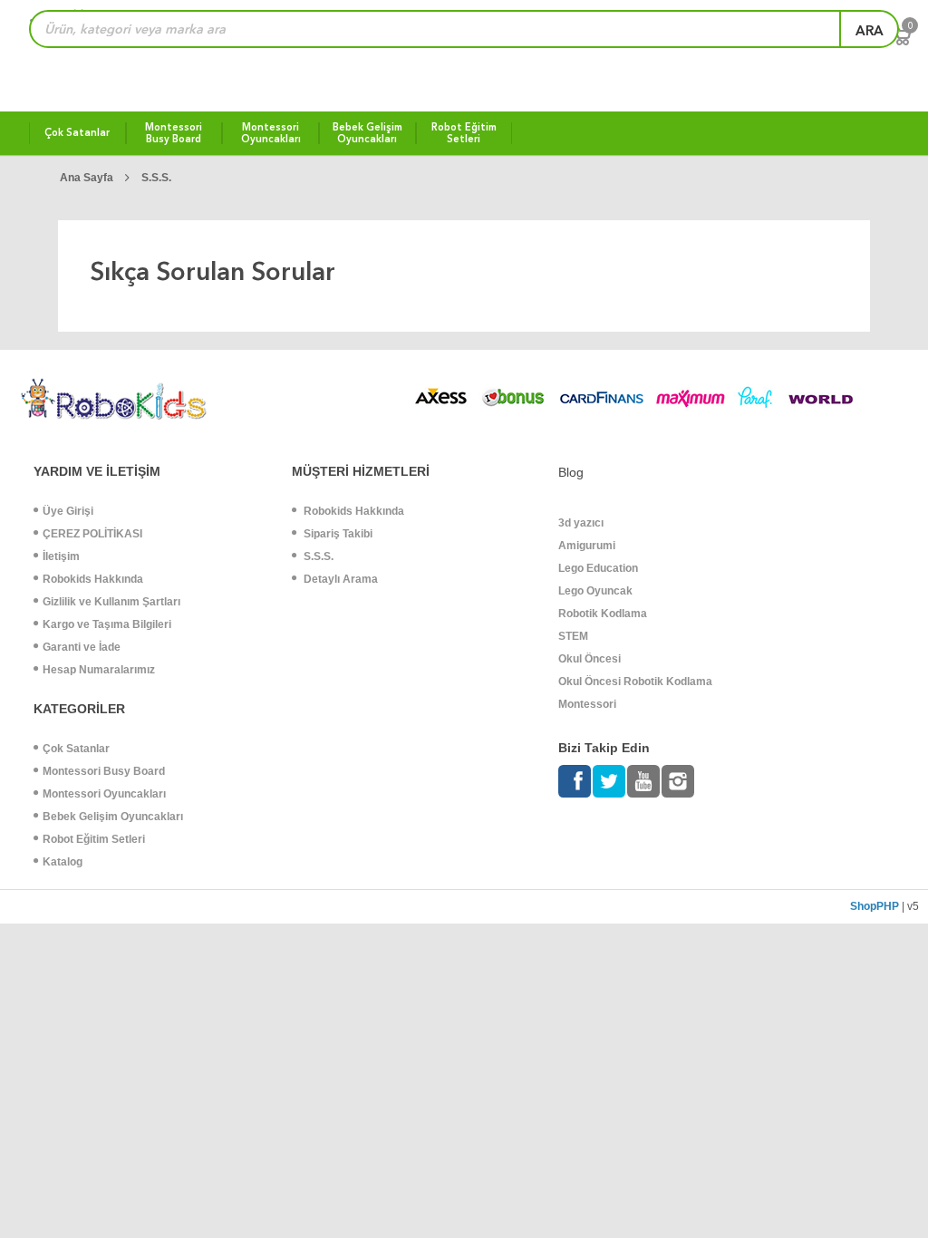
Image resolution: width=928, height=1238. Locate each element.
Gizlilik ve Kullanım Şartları (111, 601)
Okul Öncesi (589, 659)
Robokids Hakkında (93, 579)
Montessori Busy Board (104, 771)
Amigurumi (586, 545)
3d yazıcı (581, 523)
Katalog (62, 862)
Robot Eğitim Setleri (94, 839)
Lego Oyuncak (595, 591)
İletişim (61, 556)
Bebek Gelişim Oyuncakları (113, 816)
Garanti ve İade (82, 647)
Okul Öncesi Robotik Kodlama (635, 681)
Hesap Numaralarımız (99, 669)
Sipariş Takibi (336, 533)
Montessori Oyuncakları (104, 794)
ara (870, 31)
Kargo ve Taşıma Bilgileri (107, 624)
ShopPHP (874, 906)
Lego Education (598, 568)
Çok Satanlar (76, 748)
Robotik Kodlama (602, 613)
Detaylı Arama (339, 579)
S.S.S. (156, 177)
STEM (573, 636)
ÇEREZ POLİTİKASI (92, 533)
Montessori (587, 704)
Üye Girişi (68, 511)
